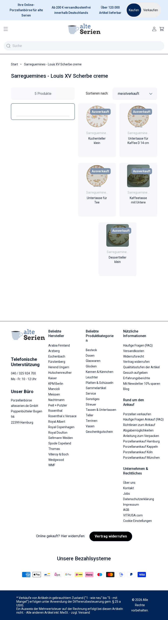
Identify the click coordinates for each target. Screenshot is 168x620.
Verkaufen (150, 10)
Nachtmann (56, 400)
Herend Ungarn (58, 367)
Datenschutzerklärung (138, 499)
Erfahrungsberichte (136, 378)
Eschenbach (56, 356)
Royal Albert (56, 421)
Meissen (54, 394)
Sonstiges (93, 399)
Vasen (90, 426)
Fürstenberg (56, 361)
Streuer (91, 404)
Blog (126, 389)
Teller (89, 415)
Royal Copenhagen (61, 427)
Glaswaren (93, 361)
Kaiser (52, 378)
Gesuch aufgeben (135, 372)
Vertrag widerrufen (136, 361)
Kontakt (128, 488)
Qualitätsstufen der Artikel (141, 367)
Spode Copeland (59, 443)
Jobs (126, 493)
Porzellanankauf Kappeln (140, 446)
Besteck (91, 350)
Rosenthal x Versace (62, 416)
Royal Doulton (57, 432)
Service (91, 393)
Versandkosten (133, 351)
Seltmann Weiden (60, 438)
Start (14, 64)
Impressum (131, 504)
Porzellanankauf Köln (138, 452)
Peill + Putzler (57, 405)
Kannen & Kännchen (99, 372)
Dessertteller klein (117, 260)
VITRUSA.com (133, 515)
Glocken (91, 366)
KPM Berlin (55, 383)
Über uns (129, 482)
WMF (51, 465)
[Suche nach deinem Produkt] (8, 45)
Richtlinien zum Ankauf (139, 425)
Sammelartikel (96, 388)
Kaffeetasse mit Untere (138, 200)
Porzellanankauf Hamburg (141, 441)
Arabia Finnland (59, 345)
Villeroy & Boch (58, 454)
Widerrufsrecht (133, 356)
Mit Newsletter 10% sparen (141, 383)
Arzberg (54, 351)
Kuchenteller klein (97, 141)
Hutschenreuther (60, 372)
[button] (5, 29)
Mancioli (54, 389)
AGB (126, 510)
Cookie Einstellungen (137, 521)
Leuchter (92, 377)
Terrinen (91, 420)
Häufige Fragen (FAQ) (138, 345)
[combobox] (84, 45)
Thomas (54, 449)
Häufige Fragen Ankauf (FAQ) (143, 419)
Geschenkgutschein (99, 431)
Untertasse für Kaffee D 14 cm (138, 141)
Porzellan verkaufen (137, 414)
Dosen (90, 355)
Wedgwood (56, 460)
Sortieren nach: (97, 93)
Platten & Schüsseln (99, 383)
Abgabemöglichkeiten (138, 430)
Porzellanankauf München (141, 457)
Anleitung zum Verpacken (141, 436)
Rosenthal (55, 410)
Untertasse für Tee (97, 200)
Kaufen (134, 10)
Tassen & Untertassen (101, 410)
